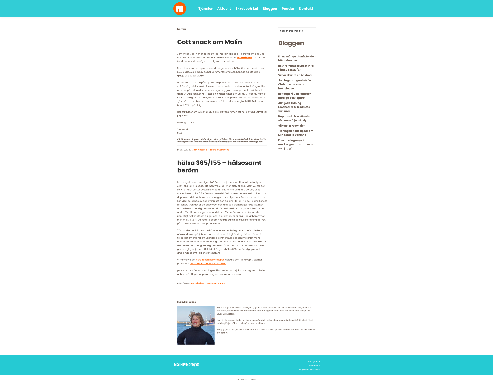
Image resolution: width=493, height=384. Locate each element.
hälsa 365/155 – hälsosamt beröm (219, 167)
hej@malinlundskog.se (309, 369)
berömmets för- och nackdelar (208, 263)
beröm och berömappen (210, 259)
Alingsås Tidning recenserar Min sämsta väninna (294, 107)
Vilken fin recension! (292, 125)
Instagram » (314, 361)
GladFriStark (244, 57)
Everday (253, 379)
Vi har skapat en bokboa (295, 75)
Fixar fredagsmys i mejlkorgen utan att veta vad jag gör (295, 144)
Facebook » (314, 365)
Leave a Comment (219, 149)
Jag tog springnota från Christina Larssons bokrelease (294, 84)
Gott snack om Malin (209, 42)
